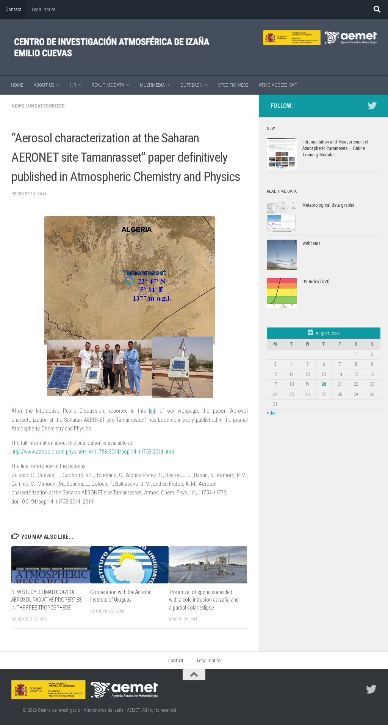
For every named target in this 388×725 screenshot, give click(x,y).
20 (323, 384)
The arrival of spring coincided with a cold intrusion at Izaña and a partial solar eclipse (204, 600)
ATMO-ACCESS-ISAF (278, 85)
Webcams (311, 243)
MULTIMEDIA (152, 85)
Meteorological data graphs (328, 205)
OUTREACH (191, 85)
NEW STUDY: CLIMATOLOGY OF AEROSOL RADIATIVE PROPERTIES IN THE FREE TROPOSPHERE (46, 600)
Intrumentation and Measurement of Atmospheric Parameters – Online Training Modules (335, 148)
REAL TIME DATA (108, 85)
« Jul (271, 413)
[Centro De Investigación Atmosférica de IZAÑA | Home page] (111, 47)
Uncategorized (46, 106)
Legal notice (43, 9)
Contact (13, 9)
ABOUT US (44, 85)
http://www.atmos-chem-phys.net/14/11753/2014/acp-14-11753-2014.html (92, 451)
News (17, 106)
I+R (73, 85)
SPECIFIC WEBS (233, 85)
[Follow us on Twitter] (372, 105)
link (152, 410)
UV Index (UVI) (316, 281)
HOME (17, 85)
